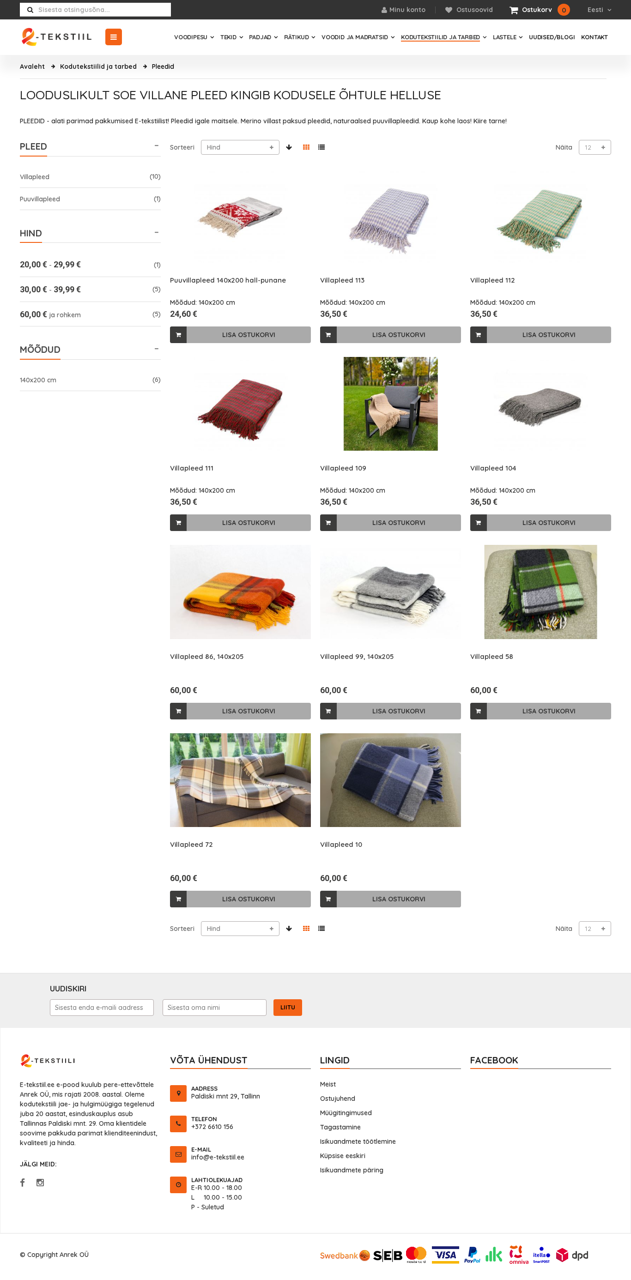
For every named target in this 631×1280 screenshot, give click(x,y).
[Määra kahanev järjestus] (289, 147)
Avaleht (33, 66)
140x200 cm (38, 380)
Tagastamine (340, 1127)
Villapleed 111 (191, 468)
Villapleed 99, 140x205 (357, 656)
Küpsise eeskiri (342, 1156)
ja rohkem (50, 315)
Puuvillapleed (40, 199)
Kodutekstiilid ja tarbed (99, 66)
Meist (328, 1084)
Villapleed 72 (191, 844)
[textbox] (95, 10)
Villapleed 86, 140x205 (206, 656)
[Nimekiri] (321, 147)
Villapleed (34, 177)
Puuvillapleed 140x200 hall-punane (228, 280)
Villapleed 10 (341, 844)
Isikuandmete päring (351, 1170)
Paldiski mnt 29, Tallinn (225, 1096)
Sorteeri (182, 147)
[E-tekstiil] (62, 37)
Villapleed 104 (493, 468)
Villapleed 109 (343, 468)
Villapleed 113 (342, 280)
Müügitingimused (346, 1113)
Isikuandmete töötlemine (358, 1141)
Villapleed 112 (492, 280)
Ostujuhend (337, 1098)
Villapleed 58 (491, 656)
